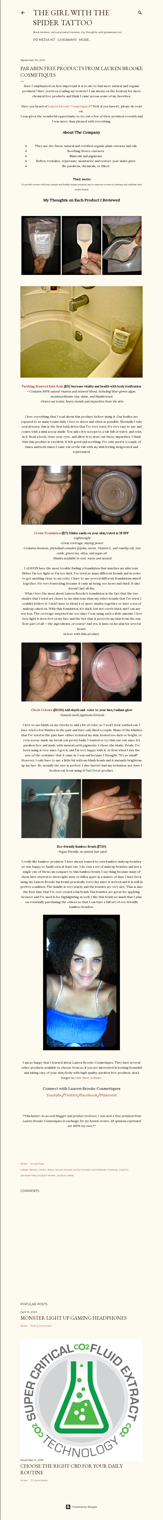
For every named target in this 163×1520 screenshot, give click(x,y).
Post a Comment (41, 1325)
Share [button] (23, 1163)
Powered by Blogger (84, 1506)
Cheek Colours (41, 710)
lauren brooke (63, 1169)
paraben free (28, 1175)
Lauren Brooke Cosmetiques (68, 106)
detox (50, 1169)
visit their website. (88, 1078)
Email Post (37, 1163)
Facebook (88, 1095)
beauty (33, 1169)
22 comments (39, 1480)
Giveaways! (67, 40)
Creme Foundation (47, 533)
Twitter (71, 1095)
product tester (65, 1175)
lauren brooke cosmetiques (89, 1169)
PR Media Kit (44, 40)
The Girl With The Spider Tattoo (71, 18)
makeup (112, 1169)
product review (46, 1175)
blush (42, 1169)
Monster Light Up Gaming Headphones (73, 1318)
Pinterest (108, 1095)
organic (123, 1169)
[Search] (140, 12)
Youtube (54, 1095)
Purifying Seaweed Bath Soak (42, 386)
